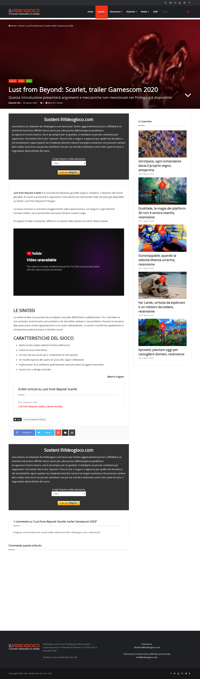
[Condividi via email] (65, 433)
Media (144, 11)
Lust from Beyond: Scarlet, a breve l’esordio (40, 406)
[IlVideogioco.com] (24, 12)
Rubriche (131, 11)
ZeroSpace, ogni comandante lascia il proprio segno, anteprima (159, 165)
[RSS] (165, 2)
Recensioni (115, 11)
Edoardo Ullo (14, 103)
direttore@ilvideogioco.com (147, 647)
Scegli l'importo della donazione (68, 158)
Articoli (101, 11)
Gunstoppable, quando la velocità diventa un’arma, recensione (157, 259)
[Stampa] (72, 433)
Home (90, 11)
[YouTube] (179, 2)
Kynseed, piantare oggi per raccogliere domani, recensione (161, 352)
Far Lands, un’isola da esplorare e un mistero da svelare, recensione (161, 306)
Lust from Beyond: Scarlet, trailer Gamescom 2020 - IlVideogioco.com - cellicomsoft (61, 532)
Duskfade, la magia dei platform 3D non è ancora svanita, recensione (162, 212)
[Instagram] (175, 2)
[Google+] (58, 433)
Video (21, 81)
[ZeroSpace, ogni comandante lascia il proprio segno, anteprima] (162, 144)
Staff (155, 11)
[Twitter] (184, 2)
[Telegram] (170, 2)
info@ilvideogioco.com (147, 657)
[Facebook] (189, 2)
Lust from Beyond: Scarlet (34, 419)
